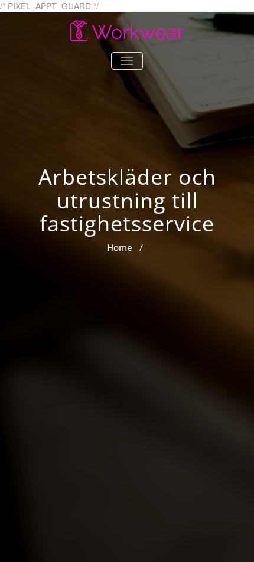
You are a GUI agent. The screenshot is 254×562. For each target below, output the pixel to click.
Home (119, 247)
